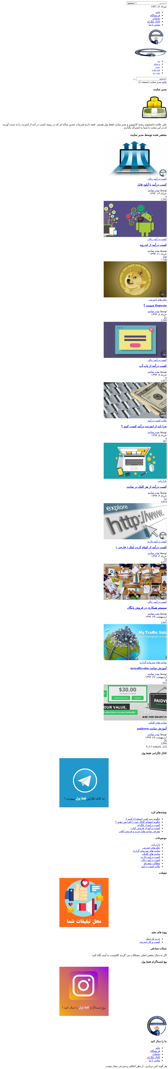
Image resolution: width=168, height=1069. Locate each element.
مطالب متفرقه (152, 863)
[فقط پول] (156, 43)
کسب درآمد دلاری (157, 541)
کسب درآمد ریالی (157, 178)
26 (165, 740)
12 (165, 498)
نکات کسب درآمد (157, 420)
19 (165, 559)
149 (165, 256)
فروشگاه (155, 15)
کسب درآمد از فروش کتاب (145, 828)
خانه (158, 12)
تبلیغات (156, 18)
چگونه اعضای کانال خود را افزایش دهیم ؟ (137, 822)
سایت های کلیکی (157, 722)
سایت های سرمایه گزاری (153, 662)
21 (165, 317)
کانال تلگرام (153, 21)
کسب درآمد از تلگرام (148, 825)
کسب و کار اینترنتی (149, 942)
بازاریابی (162, 481)
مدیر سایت (153, 190)
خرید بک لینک (153, 938)
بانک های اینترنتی (158, 299)
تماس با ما (154, 24)
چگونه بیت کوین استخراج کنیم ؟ (143, 818)
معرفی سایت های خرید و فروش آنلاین (139, 831)
